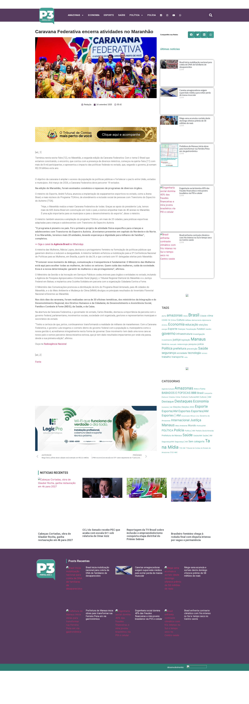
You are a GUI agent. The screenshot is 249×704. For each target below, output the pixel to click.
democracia (196, 320)
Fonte (38, 361)
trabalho (166, 356)
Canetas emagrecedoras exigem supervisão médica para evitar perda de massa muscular (195, 92)
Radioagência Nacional (55, 344)
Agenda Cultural (168, 389)
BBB (193, 392)
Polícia (151, 15)
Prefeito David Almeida (205, 431)
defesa (188, 320)
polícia (200, 344)
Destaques (183, 401)
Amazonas (74, 15)
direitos (164, 325)
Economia (93, 15)
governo (169, 333)
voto (185, 357)
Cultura (180, 319)
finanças (181, 329)
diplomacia (206, 320)
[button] (211, 15)
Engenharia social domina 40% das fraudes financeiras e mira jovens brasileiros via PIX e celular (194, 190)
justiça (177, 339)
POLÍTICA (134, 15)
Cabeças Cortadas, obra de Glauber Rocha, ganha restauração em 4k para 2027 (55, 536)
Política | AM (190, 431)
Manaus (198, 339)
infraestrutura (184, 333)
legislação (185, 340)
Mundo (192, 425)
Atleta (185, 316)
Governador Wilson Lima (190, 416)
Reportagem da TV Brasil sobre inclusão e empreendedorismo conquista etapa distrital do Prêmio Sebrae (145, 534)
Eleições (177, 407)
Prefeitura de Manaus (172, 435)
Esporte (109, 15)
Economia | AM (167, 407)
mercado (173, 344)
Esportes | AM (171, 415)
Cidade (203, 316)
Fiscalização (191, 329)
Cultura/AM (193, 397)
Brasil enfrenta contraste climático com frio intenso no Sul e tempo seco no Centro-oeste (195, 237)
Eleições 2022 (188, 407)
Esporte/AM (170, 411)
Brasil (193, 314)
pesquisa (192, 344)
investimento (167, 340)
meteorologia (182, 344)
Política (167, 348)
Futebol (201, 329)
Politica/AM (201, 426)
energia (164, 329)
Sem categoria (196, 441)
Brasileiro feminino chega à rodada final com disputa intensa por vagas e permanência (191, 536)
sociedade (182, 353)
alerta (164, 316)
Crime (173, 320)
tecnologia (194, 352)
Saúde (121, 15)
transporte (178, 356)
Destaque (168, 401)
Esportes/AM (200, 411)
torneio (204, 353)
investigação (199, 334)
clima (210, 315)
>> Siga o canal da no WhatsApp (59, 244)
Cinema (172, 397)
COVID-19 (166, 320)
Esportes (184, 411)
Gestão (208, 329)
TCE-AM (182, 448)
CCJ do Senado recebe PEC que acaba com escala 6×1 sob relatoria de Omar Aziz (101, 532)
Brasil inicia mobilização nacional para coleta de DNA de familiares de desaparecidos (195, 64)
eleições (203, 324)
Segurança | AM (181, 442)
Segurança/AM (168, 442)
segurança (169, 353)
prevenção (192, 348)
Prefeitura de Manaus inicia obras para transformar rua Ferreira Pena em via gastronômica (194, 148)
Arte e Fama (199, 389)
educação (191, 324)
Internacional (180, 420)
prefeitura (179, 348)
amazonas (175, 315)
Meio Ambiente (181, 426)
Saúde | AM (207, 435)
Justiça (195, 420)
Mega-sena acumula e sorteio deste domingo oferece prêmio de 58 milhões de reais (194, 120)
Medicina (165, 344)
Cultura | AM (205, 397)
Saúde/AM (197, 435)
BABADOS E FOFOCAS (176, 392)
